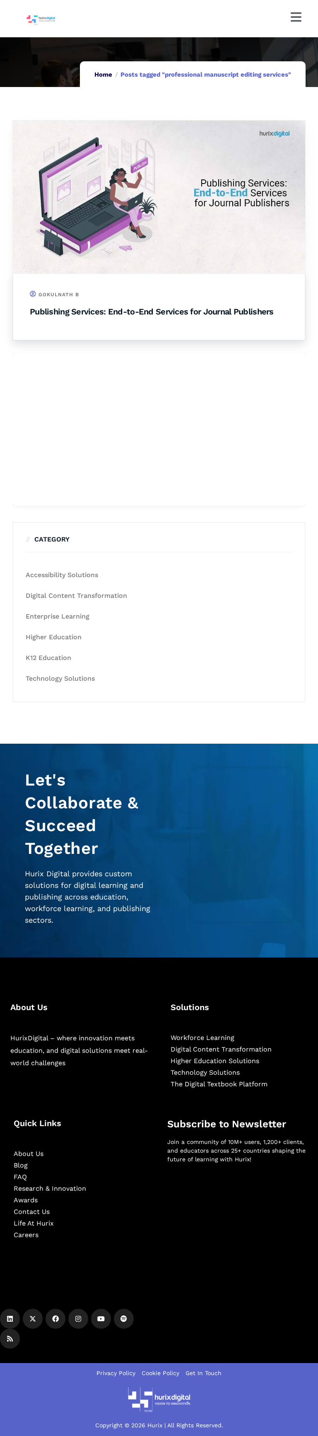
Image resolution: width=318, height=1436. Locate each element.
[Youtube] (101, 1319)
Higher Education (54, 637)
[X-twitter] (33, 1319)
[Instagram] (78, 1319)
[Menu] (296, 17)
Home (103, 74)
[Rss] (10, 1339)
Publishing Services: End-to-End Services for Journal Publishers (152, 312)
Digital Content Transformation (76, 596)
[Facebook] (55, 1319)
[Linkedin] (10, 1319)
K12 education (48, 658)
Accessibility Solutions (62, 575)
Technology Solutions (60, 678)
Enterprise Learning (57, 616)
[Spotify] (124, 1319)
